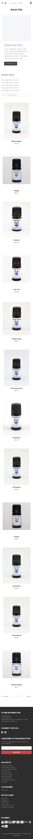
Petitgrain (16, 487)
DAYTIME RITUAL (6, 776)
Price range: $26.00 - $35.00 (10, 85)
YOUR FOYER (5, 771)
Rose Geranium (16, 388)
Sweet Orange (16, 685)
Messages (5, 800)
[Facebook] (2, 732)
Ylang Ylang (16, 339)
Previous (5, 696)
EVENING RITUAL (6, 778)
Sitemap (4, 782)
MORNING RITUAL (7, 774)
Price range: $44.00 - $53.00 (10, 90)
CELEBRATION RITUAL (8, 780)
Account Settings (7, 807)
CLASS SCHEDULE (7, 765)
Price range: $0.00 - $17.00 (9, 80)
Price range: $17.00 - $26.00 (10, 82)
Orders (4, 798)
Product (4, 790)
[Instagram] (5, 732)
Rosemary (16, 438)
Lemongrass (16, 635)
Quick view (14, 119)
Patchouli (16, 586)
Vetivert (16, 240)
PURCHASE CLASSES (8, 767)
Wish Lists (5, 803)
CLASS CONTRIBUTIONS (9, 769)
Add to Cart (17, 123)
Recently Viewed (7, 805)
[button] (10, 63)
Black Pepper (16, 141)
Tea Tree (16, 289)
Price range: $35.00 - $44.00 (10, 88)
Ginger (16, 191)
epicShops (16, 835)
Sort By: (4, 95)
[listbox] (13, 95)
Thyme (16, 537)
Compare (19, 119)
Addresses (5, 802)
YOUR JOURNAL (6, 773)
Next (28, 696)
